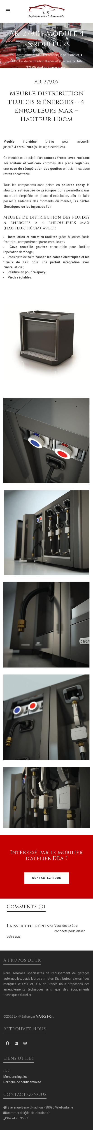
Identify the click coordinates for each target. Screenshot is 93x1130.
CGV (6, 1071)
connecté (61, 931)
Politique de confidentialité (22, 1082)
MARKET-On (44, 1016)
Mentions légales (15, 1076)
